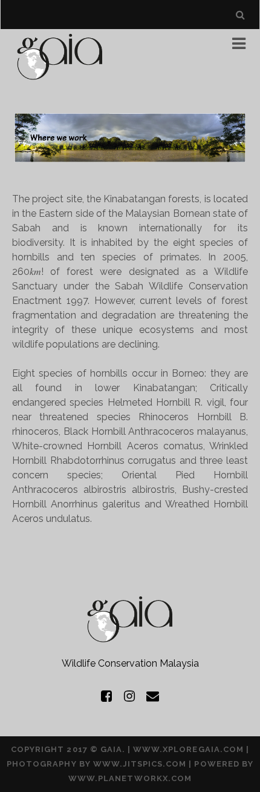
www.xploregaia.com (188, 749)
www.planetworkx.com (130, 778)
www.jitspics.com (140, 763)
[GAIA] (60, 79)
